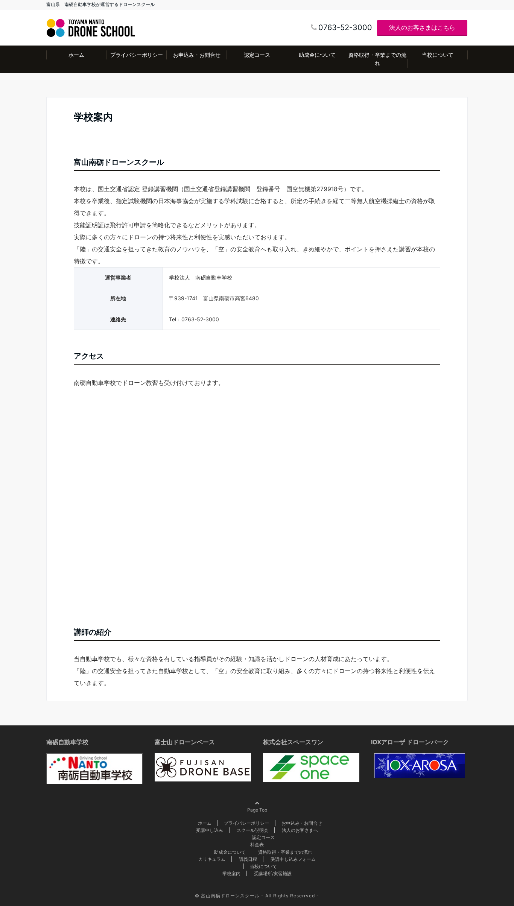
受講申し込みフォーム (293, 859)
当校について (437, 55)
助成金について (317, 55)
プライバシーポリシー (136, 55)
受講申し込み (209, 830)
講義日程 (248, 859)
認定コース (257, 55)
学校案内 (231, 873)
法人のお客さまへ (300, 830)
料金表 (257, 844)
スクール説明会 (252, 830)
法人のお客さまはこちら (422, 27)
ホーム (76, 55)
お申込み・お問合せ (197, 55)
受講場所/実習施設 (273, 873)
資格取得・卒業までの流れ (377, 59)
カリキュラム (211, 859)
